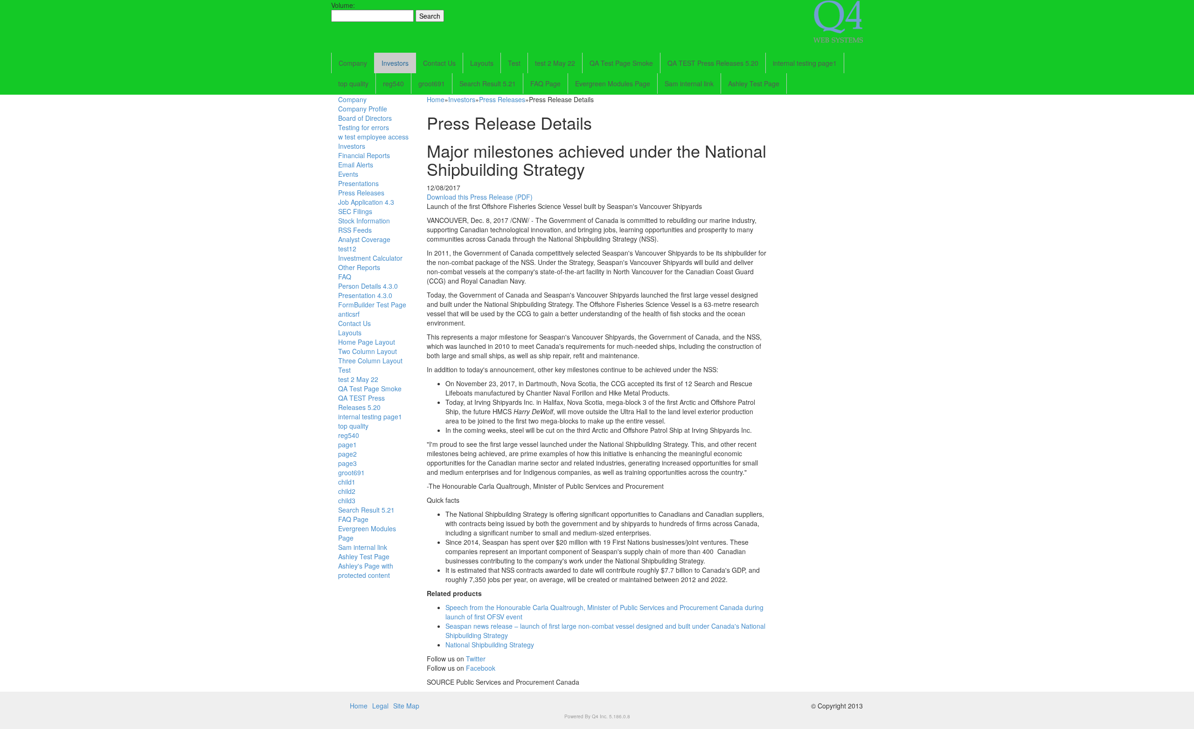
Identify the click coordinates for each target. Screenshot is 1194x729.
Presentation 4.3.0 (365, 295)
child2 (346, 491)
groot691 (431, 83)
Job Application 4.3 (366, 202)
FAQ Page (545, 83)
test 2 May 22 (555, 63)
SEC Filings (355, 211)
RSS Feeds (355, 230)
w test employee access (373, 136)
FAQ (344, 276)
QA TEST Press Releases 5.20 (712, 63)
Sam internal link (689, 83)
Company (353, 63)
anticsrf (349, 314)
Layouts (481, 63)
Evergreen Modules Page (612, 83)
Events (348, 174)
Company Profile (362, 108)
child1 (346, 481)
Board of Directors (365, 118)
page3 (347, 463)
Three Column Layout (370, 360)
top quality (353, 83)
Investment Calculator (370, 258)
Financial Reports (364, 155)
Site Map (406, 705)
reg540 (393, 83)
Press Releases (361, 192)
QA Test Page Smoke (621, 63)
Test (514, 63)
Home (435, 99)
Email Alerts (355, 164)
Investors (395, 63)
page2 (347, 453)
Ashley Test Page (753, 83)
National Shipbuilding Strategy (489, 644)
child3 (346, 500)
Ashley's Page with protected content (365, 570)
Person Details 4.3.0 (368, 286)
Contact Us (439, 63)
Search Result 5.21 (487, 83)
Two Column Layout (367, 351)
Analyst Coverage (364, 239)
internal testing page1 (805, 63)
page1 (347, 444)
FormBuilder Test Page (372, 304)
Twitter (476, 658)
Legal (380, 705)
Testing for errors (363, 127)
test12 (347, 248)
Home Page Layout (366, 342)
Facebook (480, 668)
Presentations (358, 183)
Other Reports (359, 267)
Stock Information (364, 220)
